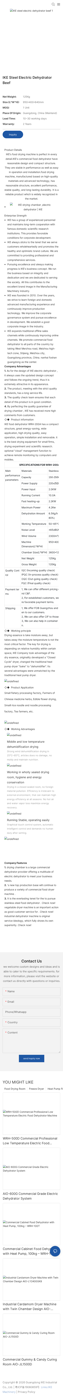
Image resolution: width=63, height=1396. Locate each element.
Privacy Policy (26, 1392)
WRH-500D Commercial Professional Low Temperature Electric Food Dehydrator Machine (30, 1141)
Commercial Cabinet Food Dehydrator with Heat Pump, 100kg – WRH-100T (31, 1251)
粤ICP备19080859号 (27, 1387)
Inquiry (13, 134)
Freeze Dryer (36, 1088)
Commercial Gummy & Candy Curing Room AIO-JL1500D (30, 1362)
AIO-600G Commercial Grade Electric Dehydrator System (30, 1196)
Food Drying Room (14, 1088)
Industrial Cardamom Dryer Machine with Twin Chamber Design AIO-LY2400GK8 (29, 1306)
